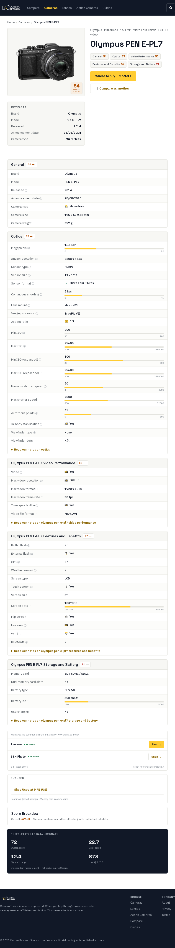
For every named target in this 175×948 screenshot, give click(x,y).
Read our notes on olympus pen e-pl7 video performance (55, 522)
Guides (107, 8)
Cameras (50, 8)
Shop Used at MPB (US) (87, 790)
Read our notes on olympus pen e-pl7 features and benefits (57, 651)
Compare (33, 8)
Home (11, 22)
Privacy (166, 909)
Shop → (157, 744)
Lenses (67, 8)
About (166, 902)
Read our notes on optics (32, 449)
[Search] (170, 7)
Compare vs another (114, 88)
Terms (166, 915)
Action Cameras (87, 8)
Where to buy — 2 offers (113, 76)
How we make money (68, 734)
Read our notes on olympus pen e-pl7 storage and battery (56, 720)
